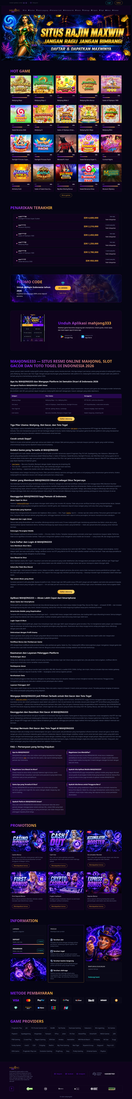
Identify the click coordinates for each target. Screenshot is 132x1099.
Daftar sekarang (66, 419)
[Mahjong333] (14, 10)
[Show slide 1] (63, 58)
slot (25, 758)
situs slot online (21, 700)
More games (66, 195)
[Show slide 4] (70, 58)
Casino (68, 513)
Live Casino (15, 464)
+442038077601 (109, 1074)
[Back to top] (11, 1089)
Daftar (118, 3)
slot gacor (74, 428)
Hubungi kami (94, 977)
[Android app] (24, 3)
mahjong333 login (23, 503)
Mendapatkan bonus (21, 866)
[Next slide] (122, 37)
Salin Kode (62, 293)
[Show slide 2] (66, 58)
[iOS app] (26, 3)
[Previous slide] (9, 37)
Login (109, 3)
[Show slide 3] (68, 58)
